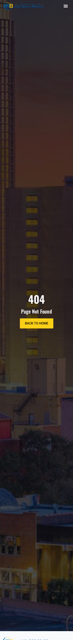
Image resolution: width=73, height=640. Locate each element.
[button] (65, 6)
